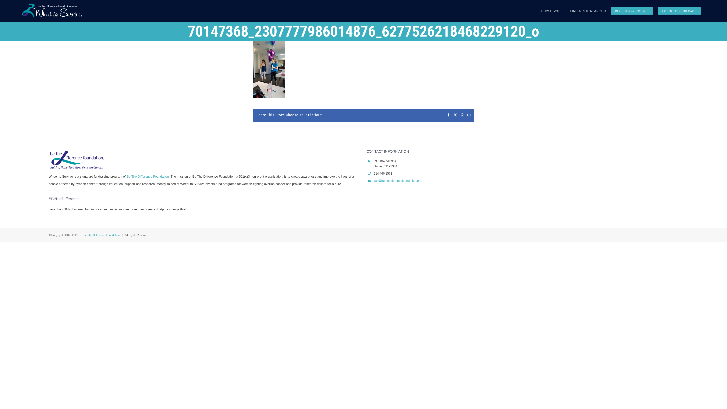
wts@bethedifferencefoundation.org (397, 180)
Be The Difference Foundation (148, 176)
